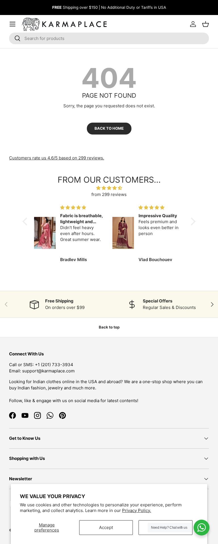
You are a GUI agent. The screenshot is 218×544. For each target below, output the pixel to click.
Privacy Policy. (136, 510)
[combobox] (109, 38)
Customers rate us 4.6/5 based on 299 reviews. (56, 158)
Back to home (109, 128)
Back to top (109, 327)
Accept (106, 527)
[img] (109, 188)
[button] (26, 221)
